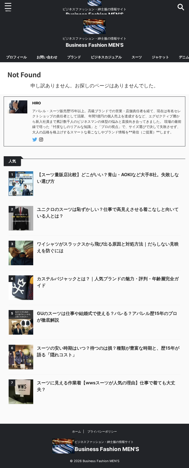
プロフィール (16, 57)
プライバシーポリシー (102, 431)
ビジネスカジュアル (106, 57)
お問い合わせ (47, 57)
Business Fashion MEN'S (95, 45)
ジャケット (160, 57)
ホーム (76, 431)
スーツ (137, 57)
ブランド (74, 57)
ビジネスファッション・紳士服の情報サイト (104, 442)
